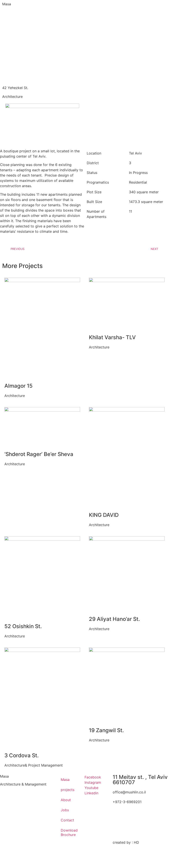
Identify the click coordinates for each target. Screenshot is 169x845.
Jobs (65, 810)
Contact (67, 820)
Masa (6, 4)
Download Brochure (69, 832)
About (66, 800)
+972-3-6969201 (127, 802)
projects (67, 789)
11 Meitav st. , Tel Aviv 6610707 (140, 779)
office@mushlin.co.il (129, 792)
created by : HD (126, 842)
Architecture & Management (23, 784)
